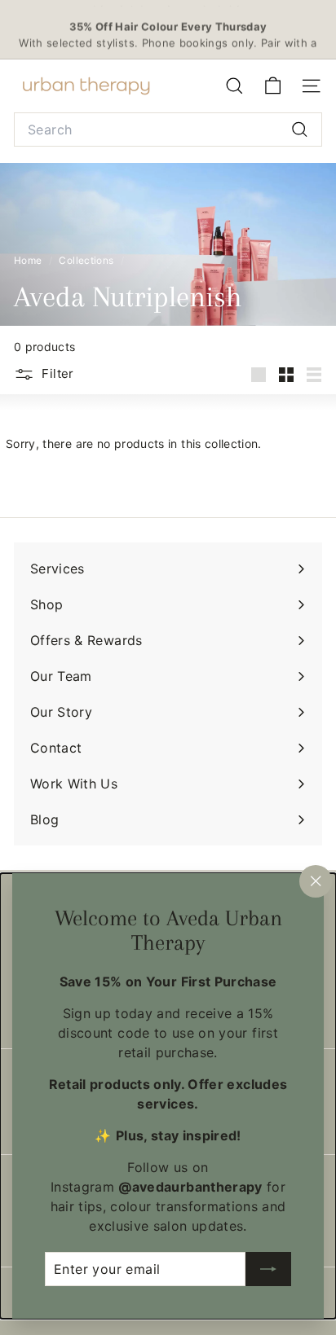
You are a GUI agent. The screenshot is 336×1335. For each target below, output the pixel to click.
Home (29, 260)
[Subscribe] (268, 1269)
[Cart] (273, 86)
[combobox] (168, 129)
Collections (87, 260)
